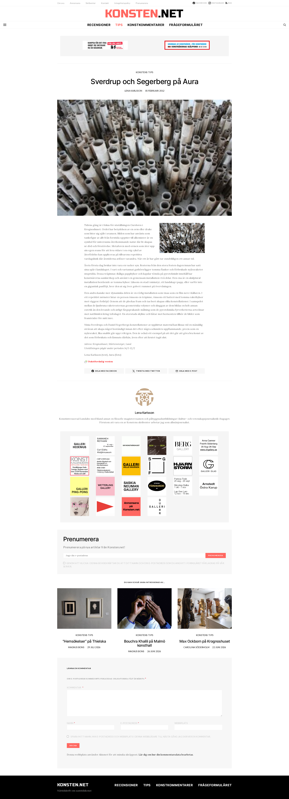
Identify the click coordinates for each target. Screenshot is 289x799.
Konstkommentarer (145, 25)
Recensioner (99, 25)
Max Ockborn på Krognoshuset (204, 641)
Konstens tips (144, 72)
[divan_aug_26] (79, 506)
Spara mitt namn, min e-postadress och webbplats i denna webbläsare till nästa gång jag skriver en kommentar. (141, 736)
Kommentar (74, 687)
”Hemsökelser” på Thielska (84, 641)
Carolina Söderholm (196, 647)
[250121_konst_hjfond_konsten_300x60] (187, 44)
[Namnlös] (208, 445)
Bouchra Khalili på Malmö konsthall (144, 643)
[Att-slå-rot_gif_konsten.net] (157, 445)
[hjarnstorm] (182, 465)
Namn (71, 723)
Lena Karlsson (133, 90)
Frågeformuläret (186, 25)
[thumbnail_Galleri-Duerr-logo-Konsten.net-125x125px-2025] (157, 506)
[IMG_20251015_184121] (105, 44)
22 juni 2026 (219, 647)
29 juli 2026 (93, 647)
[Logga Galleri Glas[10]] (208, 465)
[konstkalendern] (79, 465)
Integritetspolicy (122, 3)
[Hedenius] (79, 445)
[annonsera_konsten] (131, 506)
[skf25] (131, 445)
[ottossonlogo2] (157, 485)
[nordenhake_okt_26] (182, 485)
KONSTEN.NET (73, 785)
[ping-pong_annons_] (79, 485)
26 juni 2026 (154, 651)
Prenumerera (142, 3)
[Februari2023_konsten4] (182, 445)
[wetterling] (105, 485)
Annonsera (75, 3)
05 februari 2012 (155, 90)
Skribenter (91, 3)
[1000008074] (131, 485)
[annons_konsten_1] (105, 506)
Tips (119, 25)
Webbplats (181, 723)
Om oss (60, 3)
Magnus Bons (76, 647)
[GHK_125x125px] (131, 465)
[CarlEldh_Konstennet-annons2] (105, 445)
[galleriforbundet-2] (157, 465)
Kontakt (105, 3)
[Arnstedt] (208, 485)
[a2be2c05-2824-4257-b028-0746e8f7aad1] (105, 465)
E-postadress (130, 723)
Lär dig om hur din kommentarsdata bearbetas (166, 754)
